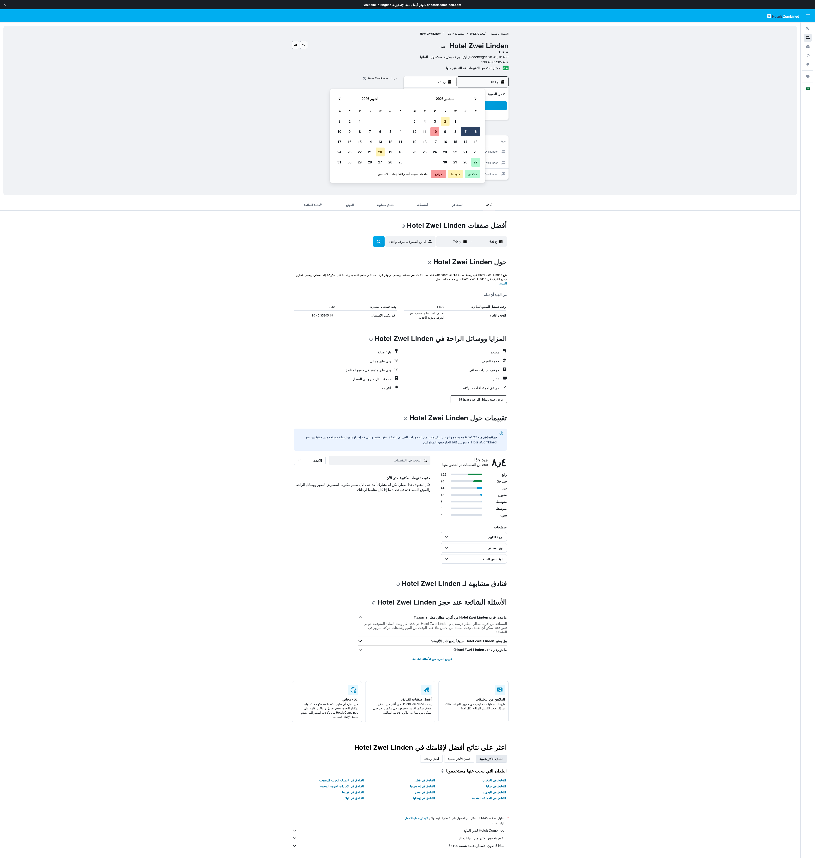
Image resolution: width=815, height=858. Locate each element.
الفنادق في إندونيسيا (422, 786)
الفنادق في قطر (425, 780)
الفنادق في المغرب (494, 780)
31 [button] (339, 162)
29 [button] (455, 162)
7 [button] (466, 131)
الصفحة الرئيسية (500, 33)
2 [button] (445, 121)
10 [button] (435, 131)
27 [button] (476, 162)
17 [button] (435, 141)
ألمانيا (483, 33)
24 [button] (435, 151)
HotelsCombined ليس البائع (484, 830)
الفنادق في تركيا (496, 786)
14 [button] (465, 141)
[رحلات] (807, 76)
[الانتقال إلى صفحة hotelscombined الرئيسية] (783, 16)
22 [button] (455, 151)
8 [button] (455, 131)
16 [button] (445, 141)
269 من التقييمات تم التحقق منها (469, 67)
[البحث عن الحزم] (807, 55)
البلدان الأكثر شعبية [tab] (491, 759)
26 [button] (414, 151)
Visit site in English (377, 5)
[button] (4, 4)
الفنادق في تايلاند (353, 798)
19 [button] (414, 141)
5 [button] (415, 121)
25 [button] (425, 151)
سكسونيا (460, 33)
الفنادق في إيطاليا (424, 798)
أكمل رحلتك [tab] (431, 759)
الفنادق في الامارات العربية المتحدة (342, 786)
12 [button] (414, 131)
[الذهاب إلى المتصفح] (807, 64)
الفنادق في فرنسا (353, 792)
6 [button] (476, 131)
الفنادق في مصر (425, 792)
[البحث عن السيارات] (807, 46)
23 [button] (445, 151)
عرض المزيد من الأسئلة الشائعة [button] (432, 659)
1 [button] (455, 121)
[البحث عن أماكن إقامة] (807, 38)
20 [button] (476, 151)
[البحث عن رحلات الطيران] (807, 29)
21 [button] (465, 151)
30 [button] (445, 162)
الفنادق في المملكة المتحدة (489, 798)
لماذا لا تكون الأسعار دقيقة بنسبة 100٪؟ (476, 845)
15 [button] (455, 141)
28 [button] (465, 162)
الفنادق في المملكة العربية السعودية (341, 780)
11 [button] (425, 131)
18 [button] (425, 141)
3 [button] (435, 121)
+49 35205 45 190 (495, 61)
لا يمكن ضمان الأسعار (416, 818)
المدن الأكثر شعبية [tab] (459, 759)
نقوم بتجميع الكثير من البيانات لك (481, 837)
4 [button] (425, 121)
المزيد (503, 283)
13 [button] (476, 141)
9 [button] (445, 131)
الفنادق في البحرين (494, 792)
